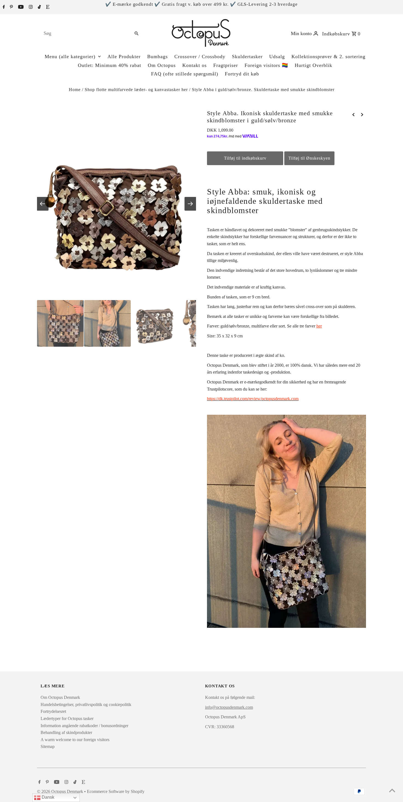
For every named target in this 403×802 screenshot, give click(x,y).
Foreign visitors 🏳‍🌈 (266, 65)
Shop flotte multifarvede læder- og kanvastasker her (136, 89)
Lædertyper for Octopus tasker (67, 718)
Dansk (47, 797)
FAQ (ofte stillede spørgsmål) (184, 74)
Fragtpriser (225, 65)
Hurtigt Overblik (313, 65)
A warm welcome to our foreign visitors (75, 739)
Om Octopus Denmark (60, 697)
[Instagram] (30, 7)
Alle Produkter (124, 56)
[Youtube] (20, 7)
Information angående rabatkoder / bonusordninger (84, 725)
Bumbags (157, 56)
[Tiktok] (38, 7)
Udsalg (277, 56)
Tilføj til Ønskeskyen (309, 158)
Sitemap (48, 746)
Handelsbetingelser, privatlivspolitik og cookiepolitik (86, 704)
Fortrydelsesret (53, 711)
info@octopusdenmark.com (229, 707)
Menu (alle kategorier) (70, 56)
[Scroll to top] (392, 791)
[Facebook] (3, 7)
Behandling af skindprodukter (66, 732)
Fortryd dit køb (242, 74)
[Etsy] (47, 7)
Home (75, 89)
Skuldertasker (247, 56)
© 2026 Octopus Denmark (60, 791)
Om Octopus (162, 65)
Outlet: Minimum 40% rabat (109, 65)
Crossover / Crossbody (199, 56)
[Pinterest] (10, 7)
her (319, 326)
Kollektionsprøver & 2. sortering (328, 56)
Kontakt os (194, 65)
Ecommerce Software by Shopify (115, 791)
